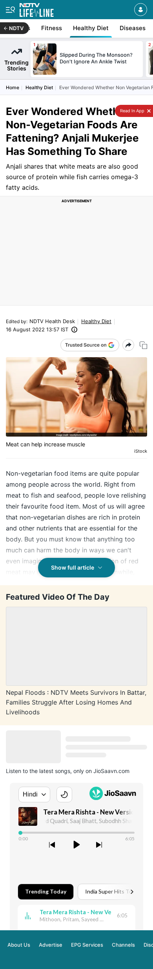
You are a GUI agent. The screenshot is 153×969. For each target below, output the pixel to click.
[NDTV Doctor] (37, 8)
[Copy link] (143, 345)
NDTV (16, 28)
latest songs (54, 771)
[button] (140, 9)
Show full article (72, 567)
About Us (18, 945)
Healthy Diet (39, 87)
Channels (123, 945)
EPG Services (87, 945)
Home (12, 87)
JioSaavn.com (111, 771)
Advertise (50, 945)
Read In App (131, 110)
